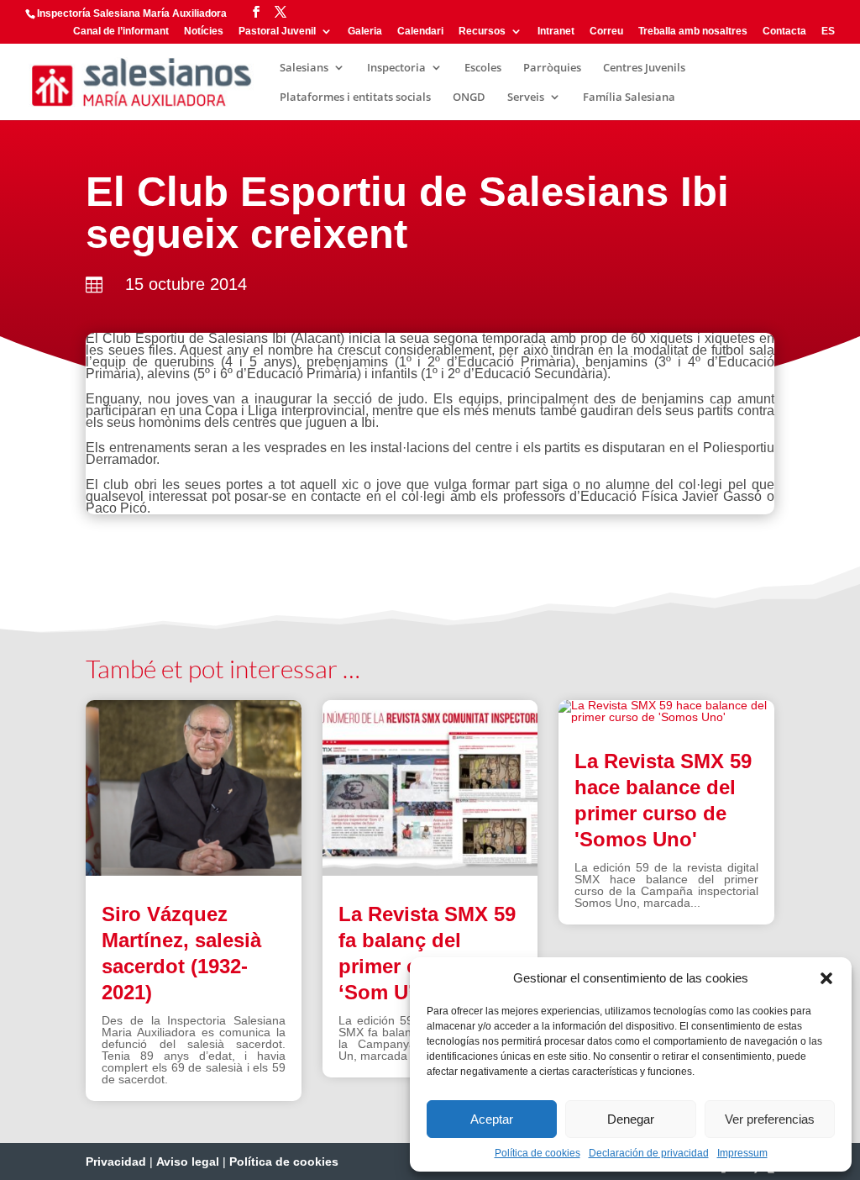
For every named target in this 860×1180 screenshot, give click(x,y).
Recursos (482, 31)
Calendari (420, 31)
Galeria (365, 31)
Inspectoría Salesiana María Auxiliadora (132, 13)
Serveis (525, 97)
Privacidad (116, 1161)
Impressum (742, 1153)
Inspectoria (396, 68)
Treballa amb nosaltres (692, 31)
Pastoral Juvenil (277, 31)
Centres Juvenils (644, 68)
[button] (826, 978)
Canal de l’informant (121, 31)
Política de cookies (537, 1153)
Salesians (304, 68)
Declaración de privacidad (649, 1153)
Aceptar (491, 1119)
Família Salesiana (629, 97)
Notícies (203, 31)
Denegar (630, 1119)
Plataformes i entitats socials (355, 97)
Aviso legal (187, 1161)
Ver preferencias (770, 1119)
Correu (606, 31)
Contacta (784, 31)
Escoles (482, 68)
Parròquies (552, 68)
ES (828, 31)
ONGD (469, 97)
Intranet (556, 31)
